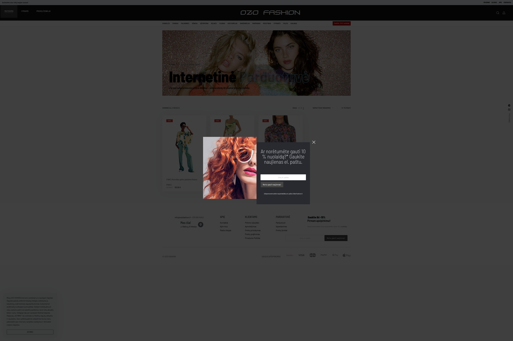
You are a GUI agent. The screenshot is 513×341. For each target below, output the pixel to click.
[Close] (313, 142)
